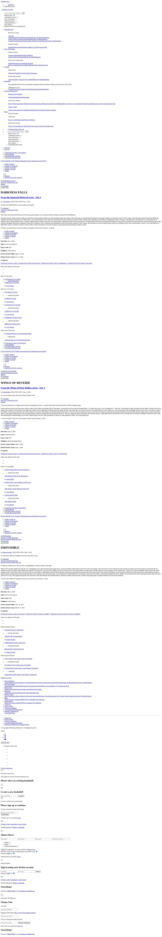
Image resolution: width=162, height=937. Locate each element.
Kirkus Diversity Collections (12, 699)
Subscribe (46, 89)
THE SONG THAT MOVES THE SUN (16, 489)
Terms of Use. (31, 849)
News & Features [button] (9, 49)
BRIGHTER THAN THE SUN (14, 649)
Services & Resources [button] (10, 91)
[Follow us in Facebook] (4, 734)
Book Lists (14, 686)
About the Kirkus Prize (27, 73)
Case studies (23, 110)
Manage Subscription (36, 89)
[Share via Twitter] (10, 167)
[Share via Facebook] (11, 166)
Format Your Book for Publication (53, 104)
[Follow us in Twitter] (5, 736)
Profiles (10, 63)
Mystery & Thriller (29, 57)
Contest (17, 703)
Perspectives (16, 63)
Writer (6, 844)
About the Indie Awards (15, 79)
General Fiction (12, 55)
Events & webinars (50, 110)
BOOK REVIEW (13, 281)
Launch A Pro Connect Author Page (104, 104)
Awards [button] (6, 67)
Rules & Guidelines (39, 79)
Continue (21, 796)
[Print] (6, 171)
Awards (22, 63)
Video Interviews (9, 21)
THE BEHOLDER (10, 501)
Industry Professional (10, 846)
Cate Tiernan (7, 201)
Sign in (3, 849)
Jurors (35, 73)
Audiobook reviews (10, 17)
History (45, 39)
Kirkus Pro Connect (27, 699)
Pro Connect (8, 24)
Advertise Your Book (87, 104)
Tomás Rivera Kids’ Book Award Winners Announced (20, 674)
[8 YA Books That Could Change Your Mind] (18, 659)
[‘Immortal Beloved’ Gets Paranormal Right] (17, 333)
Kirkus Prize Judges (36, 689)
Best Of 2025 (34, 47)
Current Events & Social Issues (17, 41)
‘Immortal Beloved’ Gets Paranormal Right (17, 340)
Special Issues (20, 89)
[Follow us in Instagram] (5, 737)
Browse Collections (14, 120)
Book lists (17, 47)
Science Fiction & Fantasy (16, 39)
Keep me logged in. (7, 853)
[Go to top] (5, 743)
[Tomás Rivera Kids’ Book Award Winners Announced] (21, 668)
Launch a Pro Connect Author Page (61, 696)
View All (11, 36)
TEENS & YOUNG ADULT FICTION (80, 263)
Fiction (18, 37)
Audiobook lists (25, 47)
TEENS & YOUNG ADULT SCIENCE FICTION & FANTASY (20, 263)
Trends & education (14, 110)
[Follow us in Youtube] (5, 739)
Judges (47, 79)
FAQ (20, 703)
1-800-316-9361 (11, 891)
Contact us (7, 704)
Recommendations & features (36, 110)
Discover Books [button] (9, 681)
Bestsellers (11, 47)
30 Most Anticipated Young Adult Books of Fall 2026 (30, 161)
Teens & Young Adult (48, 41)
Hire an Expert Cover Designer (72, 104)
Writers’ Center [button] (8, 694)
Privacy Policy (8, 706)
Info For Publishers (35, 703)
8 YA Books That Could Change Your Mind (17, 665)
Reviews (7, 176)
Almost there (5, 814)
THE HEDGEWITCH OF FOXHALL (16, 476)
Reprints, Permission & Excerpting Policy (11, 712)
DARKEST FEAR (10, 298)
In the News (21, 65)
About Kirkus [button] (8, 701)
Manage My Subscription (25, 693)
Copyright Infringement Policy (13, 709)
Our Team (12, 703)
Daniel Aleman (7, 552)
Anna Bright (6, 392)
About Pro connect (33, 126)
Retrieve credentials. (19, 827)
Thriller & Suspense (26, 37)
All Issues (27, 89)
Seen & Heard (29, 63)
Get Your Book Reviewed (35, 104)
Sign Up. (20, 926)
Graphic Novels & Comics (34, 41)
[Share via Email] (9, 169)
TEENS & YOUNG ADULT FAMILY (37, 614)
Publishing (20, 97)
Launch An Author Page (46, 126)
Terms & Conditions (10, 708)
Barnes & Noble (10, 539)
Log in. (18, 818)
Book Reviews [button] (8, 29)
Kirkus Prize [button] (8, 688)
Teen (25, 55)
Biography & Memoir (36, 39)
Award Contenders (28, 79)
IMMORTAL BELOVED (12, 324)
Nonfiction (27, 39)
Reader (6, 842)
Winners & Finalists (14, 73)
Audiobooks (12, 37)
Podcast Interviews (10, 23)
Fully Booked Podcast (41, 65)
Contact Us (7, 718)
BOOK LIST (10, 161)
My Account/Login (39, 699)
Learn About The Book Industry (82, 696)
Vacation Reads (42, 47)
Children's (58, 41)
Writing (10, 97)
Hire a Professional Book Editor (13, 696)
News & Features (9, 19)
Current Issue (12, 89)
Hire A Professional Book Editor (17, 104)
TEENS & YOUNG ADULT (13, 177)
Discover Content (13, 126)
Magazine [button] (7, 81)
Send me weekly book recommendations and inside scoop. (18, 851)
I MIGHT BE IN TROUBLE (13, 636)
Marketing (26, 97)
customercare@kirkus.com (27, 891)
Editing (15, 97)
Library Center (12, 107)
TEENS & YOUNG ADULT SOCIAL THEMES (65, 614)
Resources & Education (15, 94)
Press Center (26, 703)
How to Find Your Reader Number (25, 913)
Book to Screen (12, 65)
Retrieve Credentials (24, 923)
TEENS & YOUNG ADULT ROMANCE (54, 263)
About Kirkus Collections (27, 120)
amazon (3, 184)
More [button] (6, 112)
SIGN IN (11, 5)
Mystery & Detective (38, 37)
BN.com (18, 539)
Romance (47, 37)
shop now (4, 182)
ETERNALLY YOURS (11, 282)
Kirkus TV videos (56, 686)
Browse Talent (23, 126)
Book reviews (8, 15)
